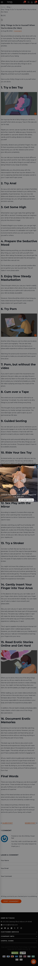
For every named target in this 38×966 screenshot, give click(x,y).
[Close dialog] (36, 466)
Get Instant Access (26, 500)
